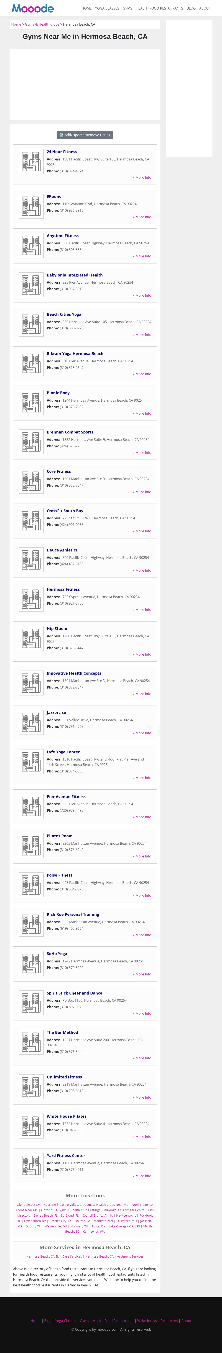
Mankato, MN (103, 1221)
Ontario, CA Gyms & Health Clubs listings (70, 1210)
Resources (169, 1320)
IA (111, 1215)
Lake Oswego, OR (121, 1226)
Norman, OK (79, 1226)
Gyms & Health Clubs (42, 24)
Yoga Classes (107, 8)
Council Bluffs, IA (94, 1215)
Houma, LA (82, 1221)
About (205, 8)
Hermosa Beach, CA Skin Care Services (54, 1256)
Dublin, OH (33, 1226)
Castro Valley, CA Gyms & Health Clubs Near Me (93, 1204)
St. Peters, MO (126, 1221)
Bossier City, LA (60, 1221)
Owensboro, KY (35, 1221)
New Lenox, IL (126, 1215)
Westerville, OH (56, 1226)
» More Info (142, 177)
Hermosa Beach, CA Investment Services (114, 1256)
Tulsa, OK (98, 1226)
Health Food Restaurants (159, 8)
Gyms (127, 8)
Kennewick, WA (94, 1231)
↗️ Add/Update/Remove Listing (85, 135)
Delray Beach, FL (45, 1215)
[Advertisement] (85, 84)
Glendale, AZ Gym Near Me (36, 1204)
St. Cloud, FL (69, 1215)
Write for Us (147, 1320)
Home (87, 8)
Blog (191, 8)
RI (138, 1226)
